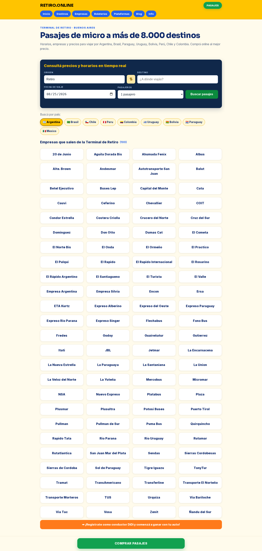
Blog (139, 13)
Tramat (62, 483)
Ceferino (108, 203)
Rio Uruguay (154, 438)
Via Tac (62, 512)
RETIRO (56, 5)
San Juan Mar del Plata (108, 453)
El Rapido (108, 262)
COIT (200, 203)
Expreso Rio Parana (62, 321)
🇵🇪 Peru (108, 122)
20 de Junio (62, 154)
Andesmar (108, 169)
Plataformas (121, 13)
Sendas (154, 453)
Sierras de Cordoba (62, 468)
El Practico (200, 247)
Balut (200, 169)
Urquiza (154, 497)
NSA (61, 394)
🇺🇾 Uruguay (151, 122)
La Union (200, 365)
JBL (108, 350)
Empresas (81, 13)
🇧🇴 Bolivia (172, 122)
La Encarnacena (200, 350)
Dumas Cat (154, 232)
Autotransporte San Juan (154, 171)
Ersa (200, 291)
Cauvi (61, 203)
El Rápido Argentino (61, 277)
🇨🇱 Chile (90, 122)
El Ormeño (154, 247)
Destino (142, 72)
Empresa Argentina (62, 291)
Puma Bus (154, 424)
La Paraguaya (108, 365)
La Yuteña (108, 379)
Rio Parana (108, 438)
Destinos (62, 13)
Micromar (200, 379)
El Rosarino (200, 262)
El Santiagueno (108, 277)
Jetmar (154, 350)
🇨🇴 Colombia (128, 122)
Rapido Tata (61, 438)
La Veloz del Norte (62, 379)
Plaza (200, 394)
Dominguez (62, 232)
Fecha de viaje (53, 87)
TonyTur (200, 468)
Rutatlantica (62, 453)
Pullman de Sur (108, 424)
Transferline (154, 483)
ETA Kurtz (62, 306)
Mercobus (154, 379)
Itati (61, 350)
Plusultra (108, 409)
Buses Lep (108, 188)
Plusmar (61, 409)
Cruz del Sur (200, 218)
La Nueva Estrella (62, 365)
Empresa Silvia (108, 291)
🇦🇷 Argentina (51, 122)
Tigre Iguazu (154, 468)
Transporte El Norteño (200, 483)
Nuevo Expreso (108, 394)
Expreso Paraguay (200, 306)
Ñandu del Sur (200, 512)
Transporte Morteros (61, 497)
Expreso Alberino (108, 306)
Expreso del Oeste (154, 306)
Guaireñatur (154, 335)
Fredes (61, 335)
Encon (154, 291)
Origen (48, 72)
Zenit (154, 512)
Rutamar (200, 438)
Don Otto (108, 232)
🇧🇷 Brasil (72, 122)
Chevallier (154, 203)
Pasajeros (125, 87)
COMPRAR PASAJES (131, 543)
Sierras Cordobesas (200, 453)
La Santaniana (154, 365)
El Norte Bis (62, 247)
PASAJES (213, 5)
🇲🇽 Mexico (49, 131)
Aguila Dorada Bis (108, 154)
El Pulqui (62, 262)
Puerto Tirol (200, 409)
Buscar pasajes (201, 94)
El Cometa (200, 232)
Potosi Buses (154, 409)
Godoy (108, 335)
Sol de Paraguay (108, 468)
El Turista (154, 277)
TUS (108, 497)
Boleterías (100, 13)
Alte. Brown (62, 169)
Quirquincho (200, 424)
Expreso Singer (108, 321)
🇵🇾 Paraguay (193, 122)
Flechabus (154, 321)
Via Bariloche (200, 497)
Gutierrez (200, 335)
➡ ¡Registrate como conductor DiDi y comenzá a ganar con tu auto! (131, 524)
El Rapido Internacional (154, 262)
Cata (200, 188)
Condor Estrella (61, 218)
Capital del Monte (154, 188)
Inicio (46, 13)
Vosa (108, 512)
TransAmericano (108, 483)
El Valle (200, 277)
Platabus (154, 394)
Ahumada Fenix (154, 154)
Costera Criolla (108, 218)
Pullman (61, 424)
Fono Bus (200, 321)
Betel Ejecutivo (62, 188)
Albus (200, 154)
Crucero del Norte (154, 218)
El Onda (108, 247)
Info (151, 13)
